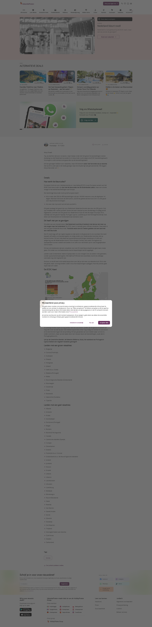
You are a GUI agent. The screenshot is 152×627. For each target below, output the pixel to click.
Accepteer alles (104, 322)
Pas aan (91, 322)
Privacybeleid (73, 312)
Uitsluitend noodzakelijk (76, 322)
